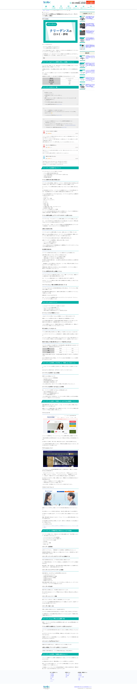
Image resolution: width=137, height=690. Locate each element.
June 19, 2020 (59, 115)
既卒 (51, 678)
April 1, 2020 (64, 127)
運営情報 (75, 686)
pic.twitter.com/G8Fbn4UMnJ (70, 125)
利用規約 (78, 686)
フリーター (52, 679)
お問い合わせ (82, 686)
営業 (79, 678)
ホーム (46, 8)
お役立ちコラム (76, 8)
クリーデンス (47, 10)
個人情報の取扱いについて (88, 686)
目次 (44, 57)
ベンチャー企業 (81, 676)
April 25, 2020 (59, 104)
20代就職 (53, 8)
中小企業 (79, 675)
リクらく (44, 10)
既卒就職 (61, 8)
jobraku (46, 18)
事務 (79, 679)
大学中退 (67, 675)
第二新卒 (52, 676)
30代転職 (52, 675)
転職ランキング (83, 8)
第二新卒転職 (68, 8)
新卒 (66, 676)
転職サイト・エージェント (90, 8)
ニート (52, 681)
